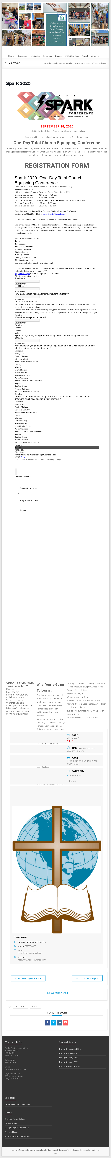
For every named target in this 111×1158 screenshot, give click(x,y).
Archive (95, 56)
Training (72, 781)
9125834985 (30, 946)
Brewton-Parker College (15, 1119)
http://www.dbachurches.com (32, 960)
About (85, 56)
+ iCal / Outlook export (87, 978)
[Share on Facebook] (47, 1022)
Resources (22, 56)
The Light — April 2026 (68, 1062)
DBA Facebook (11, 1123)
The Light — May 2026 (68, 1057)
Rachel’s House (11, 1132)
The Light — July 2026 (68, 1053)
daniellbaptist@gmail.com (30, 953)
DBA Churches (72, 56)
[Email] (65, 1022)
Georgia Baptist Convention (17, 1127)
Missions (47, 56)
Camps (58, 56)
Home (11, 56)
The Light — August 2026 (70, 1049)
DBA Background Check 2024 (17, 1104)
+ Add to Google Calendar (28, 978)
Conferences (75, 775)
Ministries (35, 56)
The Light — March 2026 (69, 1066)
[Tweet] (53, 1022)
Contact (55, 1153)
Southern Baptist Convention (17, 1136)
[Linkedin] (59, 1022)
